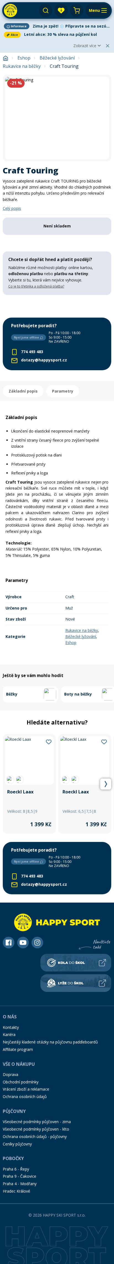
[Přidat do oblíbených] (49, 741)
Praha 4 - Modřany (20, 1183)
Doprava (10, 1074)
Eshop (23, 58)
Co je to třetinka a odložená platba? (36, 286)
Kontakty (11, 1027)
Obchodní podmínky (20, 1082)
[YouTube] (23, 942)
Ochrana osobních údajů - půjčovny (35, 1136)
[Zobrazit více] (57, 26)
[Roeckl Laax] (29, 784)
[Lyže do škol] (75, 983)
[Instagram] (37, 942)
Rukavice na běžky (22, 66)
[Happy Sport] (10, 10)
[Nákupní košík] (76, 10)
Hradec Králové (16, 1191)
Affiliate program (18, 1049)
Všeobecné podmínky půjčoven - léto (36, 1129)
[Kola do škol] (75, 963)
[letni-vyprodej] (57, 306)
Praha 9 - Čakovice (19, 1176)
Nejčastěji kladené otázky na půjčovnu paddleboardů (50, 1042)
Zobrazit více (84, 45)
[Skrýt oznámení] (107, 45)
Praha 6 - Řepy (16, 1169)
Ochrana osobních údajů (25, 1096)
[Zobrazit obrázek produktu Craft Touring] (57, 118)
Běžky (11, 694)
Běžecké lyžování (57, 58)
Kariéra (9, 1034)
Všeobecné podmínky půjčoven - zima (37, 1121)
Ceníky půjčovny (17, 1144)
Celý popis (12, 208)
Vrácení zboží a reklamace (26, 1089)
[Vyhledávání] (45, 10)
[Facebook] (8, 942)
